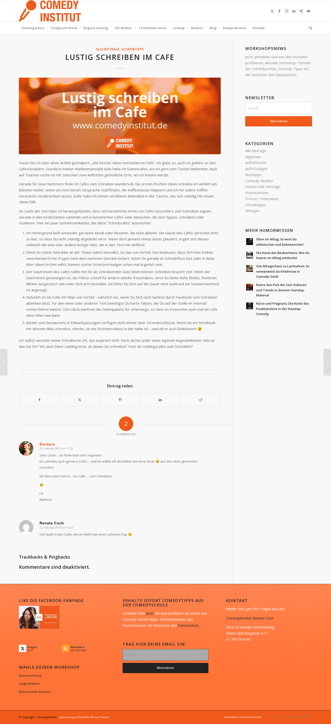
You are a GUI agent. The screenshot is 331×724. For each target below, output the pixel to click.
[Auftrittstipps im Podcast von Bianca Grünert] (327, 362)
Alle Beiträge (107, 49)
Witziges (252, 210)
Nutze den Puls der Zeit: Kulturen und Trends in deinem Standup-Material (281, 290)
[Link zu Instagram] (286, 11)
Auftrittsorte (255, 162)
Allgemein (253, 156)
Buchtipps (253, 174)
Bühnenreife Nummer (35, 692)
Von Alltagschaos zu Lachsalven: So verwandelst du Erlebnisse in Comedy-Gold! (282, 271)
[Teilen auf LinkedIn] (160, 400)
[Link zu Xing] (301, 11)
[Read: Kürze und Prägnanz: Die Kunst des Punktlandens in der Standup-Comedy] (249, 305)
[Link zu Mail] (308, 11)
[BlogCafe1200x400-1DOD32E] (120, 116)
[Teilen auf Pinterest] (120, 400)
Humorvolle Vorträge (263, 186)
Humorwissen (256, 192)
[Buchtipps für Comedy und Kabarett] (4, 362)
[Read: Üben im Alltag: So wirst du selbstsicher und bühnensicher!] (249, 241)
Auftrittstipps (256, 168)
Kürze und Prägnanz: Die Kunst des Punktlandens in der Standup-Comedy (282, 308)
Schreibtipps (132, 49)
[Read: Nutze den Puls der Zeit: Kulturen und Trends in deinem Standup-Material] (249, 287)
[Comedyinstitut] (50, 11)
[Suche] (309, 28)
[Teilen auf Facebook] (39, 400)
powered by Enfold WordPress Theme (84, 717)
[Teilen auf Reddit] (201, 400)
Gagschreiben (29, 683)
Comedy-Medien (259, 180)
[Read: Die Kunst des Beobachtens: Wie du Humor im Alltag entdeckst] (249, 255)
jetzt (150, 613)
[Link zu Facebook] (279, 11)
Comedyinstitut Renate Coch (250, 618)
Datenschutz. (189, 625)
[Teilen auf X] (80, 400)
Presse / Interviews (262, 198)
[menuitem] (33, 28)
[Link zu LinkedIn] (294, 11)
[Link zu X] (272, 11)
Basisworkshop (30, 675)
